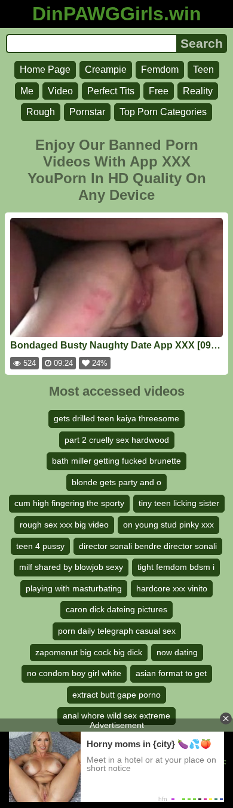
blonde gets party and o (116, 482)
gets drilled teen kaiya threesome (116, 418)
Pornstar (87, 112)
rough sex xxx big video (64, 524)
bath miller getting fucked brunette (116, 460)
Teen (203, 69)
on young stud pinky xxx (168, 524)
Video (60, 91)
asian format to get (171, 673)
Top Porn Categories (163, 112)
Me (26, 91)
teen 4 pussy (40, 546)
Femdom (160, 69)
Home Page (45, 69)
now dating (177, 652)
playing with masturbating (74, 588)
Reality (198, 91)
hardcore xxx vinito (171, 588)
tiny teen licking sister (179, 503)
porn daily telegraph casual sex (117, 631)
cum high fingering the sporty (69, 503)
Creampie (106, 69)
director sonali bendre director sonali (148, 546)
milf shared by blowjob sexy (71, 567)
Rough (40, 112)
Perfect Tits (110, 91)
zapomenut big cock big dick (88, 652)
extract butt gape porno (116, 694)
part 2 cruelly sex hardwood (117, 440)
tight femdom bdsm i (175, 567)
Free (158, 91)
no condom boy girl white (74, 673)
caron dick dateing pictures (116, 609)
